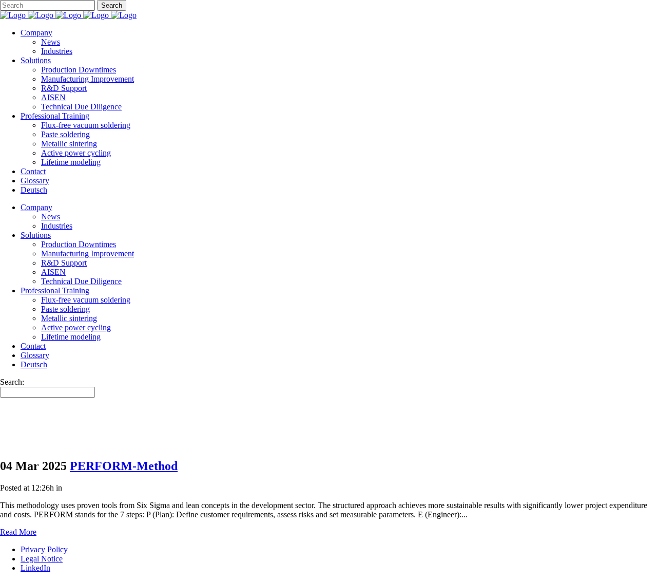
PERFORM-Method (124, 466)
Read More (18, 532)
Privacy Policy (44, 549)
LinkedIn (35, 568)
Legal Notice (42, 558)
